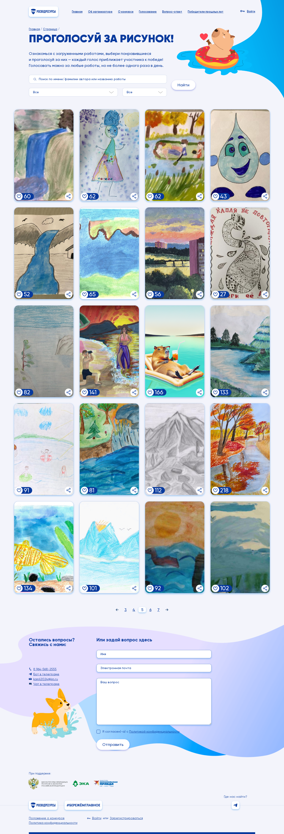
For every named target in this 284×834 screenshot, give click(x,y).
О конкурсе (126, 11)
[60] (19, 196)
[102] (215, 588)
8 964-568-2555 (45, 669)
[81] (84, 490)
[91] (19, 490)
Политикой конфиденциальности (154, 731)
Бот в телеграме (46, 674)
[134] (19, 588)
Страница (50, 29)
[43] (215, 196)
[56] (150, 294)
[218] (215, 490)
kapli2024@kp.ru (45, 679)
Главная (77, 11)
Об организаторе (100, 11)
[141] (84, 392)
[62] (84, 196)
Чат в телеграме (46, 684)
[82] (19, 392)
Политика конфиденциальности (53, 822)
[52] (19, 294)
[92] (150, 588)
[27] (215, 294)
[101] (84, 588)
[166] (150, 392)
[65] (84, 294)
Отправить (113, 744)
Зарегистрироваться (126, 818)
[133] (215, 392)
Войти (251, 11)
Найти (183, 85)
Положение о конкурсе (47, 818)
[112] (150, 490)
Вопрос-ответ (172, 11)
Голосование (148, 11)
